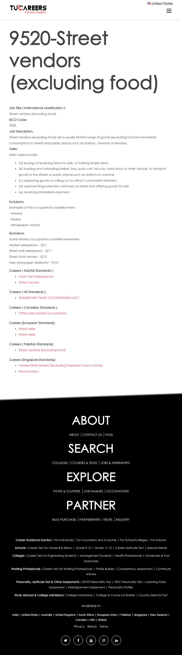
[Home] (28, 10)
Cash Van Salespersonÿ (36, 276)
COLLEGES (60, 463)
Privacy (79, 626)
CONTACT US (92, 435)
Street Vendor (29, 282)
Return (92, 626)
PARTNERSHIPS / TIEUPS (96, 519)
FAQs (109, 435)
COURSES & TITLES (84, 463)
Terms (104, 626)
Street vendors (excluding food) (42, 350)
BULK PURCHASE (64, 519)
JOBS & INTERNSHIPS (115, 463)
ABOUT (74, 435)
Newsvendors (29, 371)
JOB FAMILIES (94, 491)
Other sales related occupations (43, 313)
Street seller (27, 329)
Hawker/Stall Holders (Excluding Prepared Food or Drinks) (61, 365)
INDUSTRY (123, 519)
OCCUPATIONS (117, 491)
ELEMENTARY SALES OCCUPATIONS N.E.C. (49, 298)
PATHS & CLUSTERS (67, 491)
